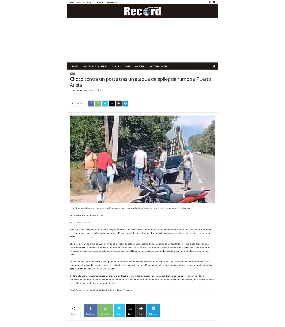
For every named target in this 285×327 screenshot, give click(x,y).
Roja (127, 66)
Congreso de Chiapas (95, 66)
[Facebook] (205, 2)
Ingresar (100, 2)
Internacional (158, 66)
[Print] (119, 103)
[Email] (112, 103)
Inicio (75, 66)
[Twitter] (210, 2)
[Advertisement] (142, 40)
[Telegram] (125, 103)
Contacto (112, 2)
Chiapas (116, 66)
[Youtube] (214, 2)
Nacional (140, 66)
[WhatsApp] (98, 103)
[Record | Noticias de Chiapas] (142, 11)
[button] (214, 66)
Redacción (77, 90)
